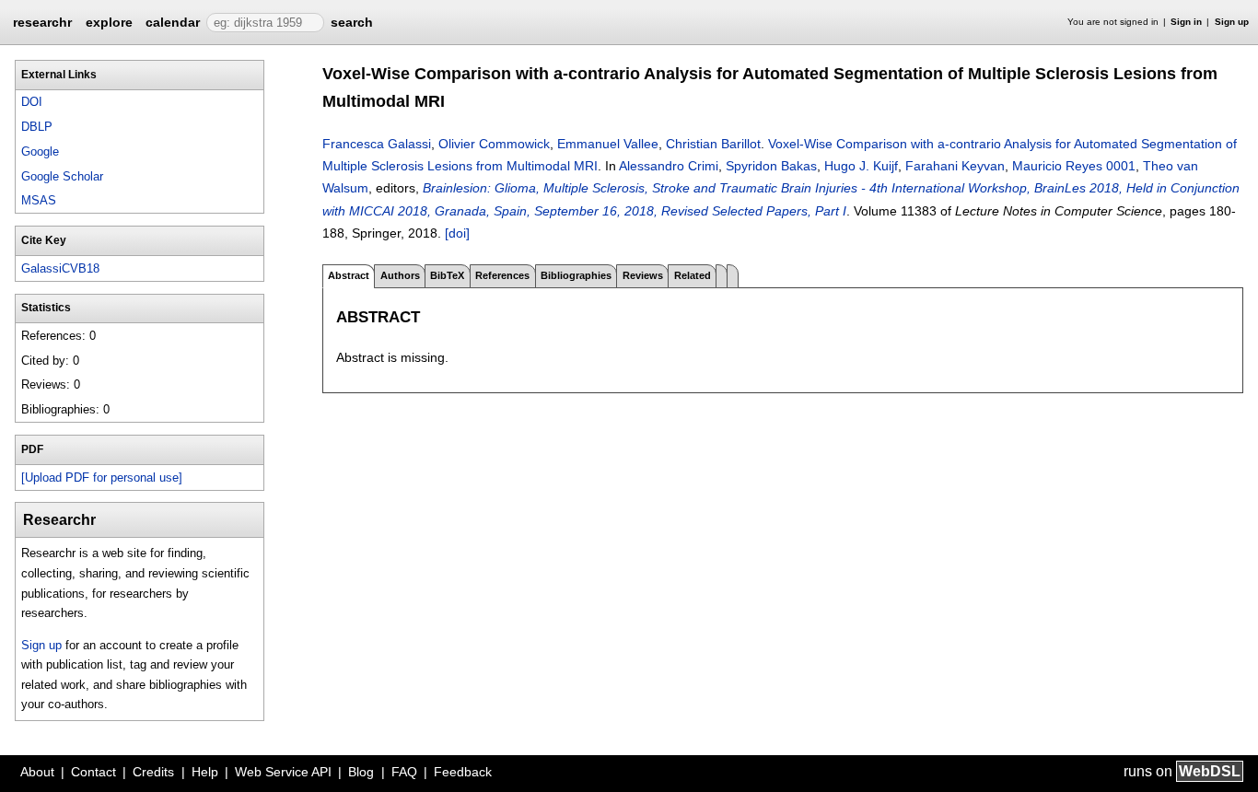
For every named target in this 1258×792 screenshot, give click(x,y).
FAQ (404, 771)
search (352, 22)
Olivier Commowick (494, 143)
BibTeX (447, 275)
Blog (361, 771)
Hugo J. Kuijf (861, 165)
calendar (173, 22)
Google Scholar (62, 176)
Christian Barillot (713, 143)
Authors (400, 275)
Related (692, 275)
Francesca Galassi (376, 143)
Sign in (1186, 22)
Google (40, 151)
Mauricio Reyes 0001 (1074, 165)
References (502, 275)
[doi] (457, 233)
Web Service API (283, 771)
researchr (42, 21)
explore (109, 22)
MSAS (38, 200)
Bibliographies (576, 275)
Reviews (643, 275)
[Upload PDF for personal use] (101, 477)
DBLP (36, 127)
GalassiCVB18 (60, 268)
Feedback (463, 771)
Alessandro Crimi (668, 165)
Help (205, 771)
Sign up (1232, 22)
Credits (153, 771)
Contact (93, 771)
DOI (31, 102)
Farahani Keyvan (955, 165)
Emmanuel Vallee (607, 143)
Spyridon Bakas (771, 165)
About (37, 771)
